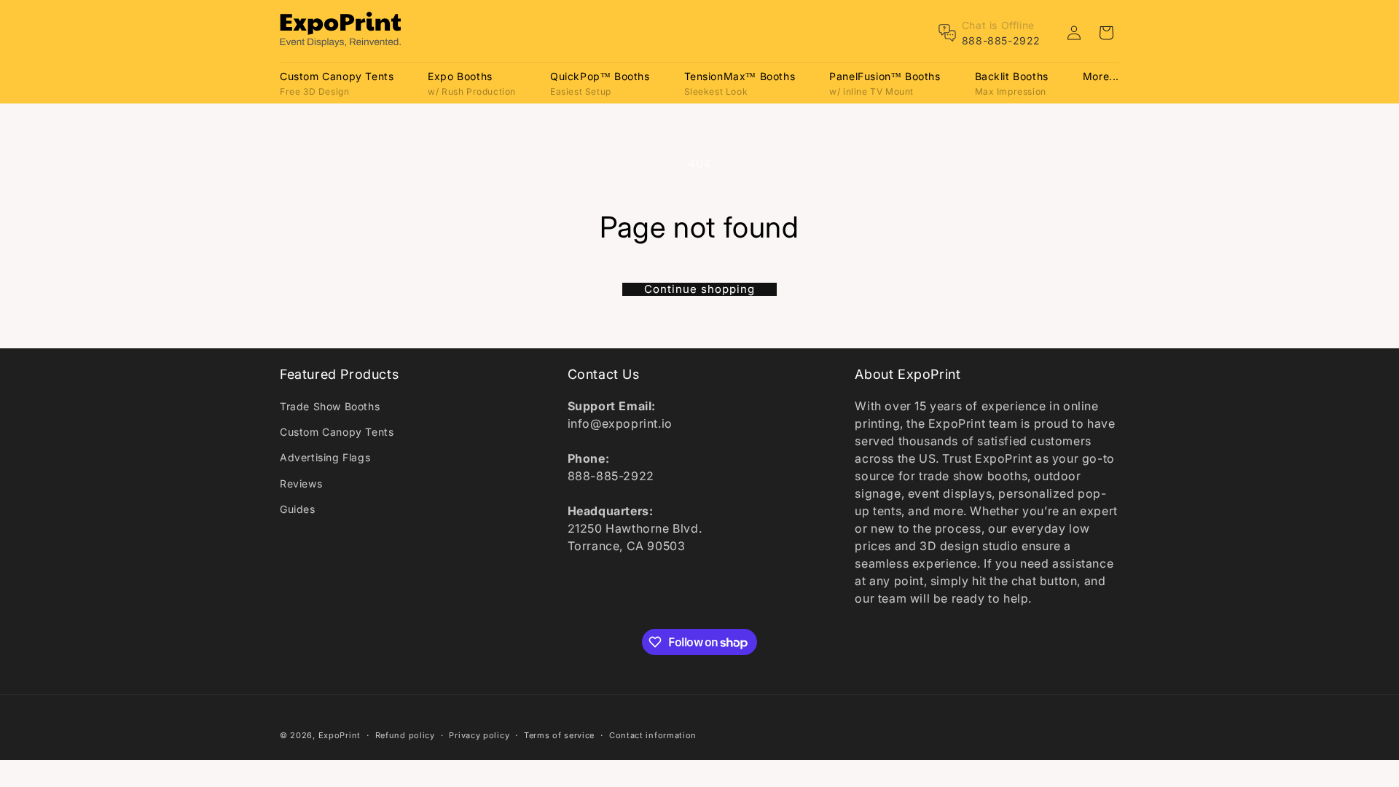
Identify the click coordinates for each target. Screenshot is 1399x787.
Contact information (653, 735)
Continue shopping (699, 289)
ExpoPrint (339, 735)
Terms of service (559, 735)
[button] (336, 83)
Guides (298, 509)
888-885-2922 (1001, 40)
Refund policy (405, 735)
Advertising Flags (325, 457)
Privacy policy (479, 735)
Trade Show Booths (330, 406)
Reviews (301, 483)
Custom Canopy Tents (336, 432)
